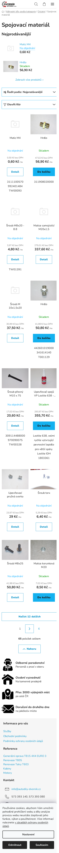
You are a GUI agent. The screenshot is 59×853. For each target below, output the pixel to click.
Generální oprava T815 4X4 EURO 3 (24, 756)
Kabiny (7, 768)
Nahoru (31, 649)
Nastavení (28, 834)
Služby (7, 731)
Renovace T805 (12, 760)
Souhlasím (42, 845)
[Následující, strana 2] (29, 628)
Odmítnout (14, 845)
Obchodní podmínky (15, 736)
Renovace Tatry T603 (16, 764)
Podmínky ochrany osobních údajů (23, 741)
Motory (7, 773)
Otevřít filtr (14, 104)
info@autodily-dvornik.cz (26, 789)
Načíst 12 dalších (30, 616)
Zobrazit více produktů (28, 80)
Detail (15, 172)
